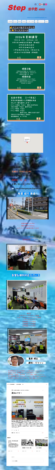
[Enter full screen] (47, 218)
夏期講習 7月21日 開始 (26, 447)
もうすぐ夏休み (39, 447)
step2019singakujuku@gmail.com (29, 188)
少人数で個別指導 (18, 384)
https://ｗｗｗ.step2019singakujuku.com (37, 17)
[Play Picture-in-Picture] (45, 218)
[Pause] (7, 218)
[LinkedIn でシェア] (16, 430)
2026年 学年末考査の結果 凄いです (13, 441)
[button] (46, 384)
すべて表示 (46, 437)
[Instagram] (46, 4)
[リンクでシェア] (18, 430)
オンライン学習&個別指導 (10, 384)
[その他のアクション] (42, 390)
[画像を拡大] (27, 408)
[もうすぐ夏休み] (41, 442)
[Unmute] (9, 218)
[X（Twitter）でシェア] (14, 430)
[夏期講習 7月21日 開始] (27, 442)
